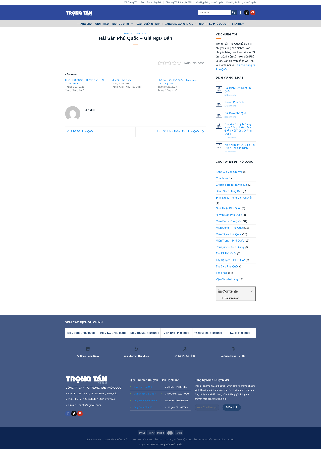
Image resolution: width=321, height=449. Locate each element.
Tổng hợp (222, 272)
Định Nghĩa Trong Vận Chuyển (241, 2)
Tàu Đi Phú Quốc (226, 253)
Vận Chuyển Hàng (227, 279)
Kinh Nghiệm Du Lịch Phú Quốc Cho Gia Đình (240, 146)
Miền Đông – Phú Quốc (230, 227)
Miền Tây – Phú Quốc (229, 234)
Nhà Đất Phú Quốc (121, 80)
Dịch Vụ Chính (121, 24)
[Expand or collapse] (252, 291)
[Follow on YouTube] (252, 13)
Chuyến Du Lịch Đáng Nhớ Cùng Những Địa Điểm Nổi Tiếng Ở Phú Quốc (238, 129)
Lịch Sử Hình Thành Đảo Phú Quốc (178, 131)
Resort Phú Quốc (235, 102)
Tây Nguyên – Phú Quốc (230, 260)
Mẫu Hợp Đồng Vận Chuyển (209, 2)
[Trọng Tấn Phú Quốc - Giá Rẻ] (79, 12)
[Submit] (233, 13)
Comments (230, 95)
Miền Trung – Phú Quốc (230, 240)
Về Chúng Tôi (130, 2)
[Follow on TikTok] (246, 13)
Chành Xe (222, 178)
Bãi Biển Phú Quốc (236, 113)
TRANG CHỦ (84, 24)
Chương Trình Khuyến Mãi (179, 2)
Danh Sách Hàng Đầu (151, 2)
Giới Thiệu (102, 24)
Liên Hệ (237, 24)
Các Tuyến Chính (147, 24)
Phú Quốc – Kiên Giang (230, 247)
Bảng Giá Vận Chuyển (179, 24)
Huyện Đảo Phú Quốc (229, 214)
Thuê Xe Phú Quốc (227, 266)
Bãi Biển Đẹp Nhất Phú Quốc (238, 90)
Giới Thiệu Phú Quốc (212, 24)
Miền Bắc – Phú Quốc (229, 221)
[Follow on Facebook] (240, 13)
